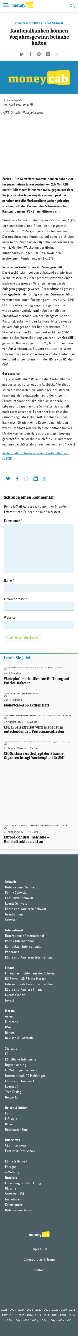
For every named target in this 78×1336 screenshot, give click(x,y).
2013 (38, 1315)
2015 (21, 1315)
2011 (54, 1315)
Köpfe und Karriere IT (20, 1081)
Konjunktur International (23, 946)
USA (8, 1027)
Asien (9, 1016)
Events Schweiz (16, 903)
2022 (38, 1310)
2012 (46, 1315)
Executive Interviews (20, 1151)
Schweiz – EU (14, 1194)
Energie (10, 1167)
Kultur (9, 1113)
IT (6, 1054)
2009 (71, 1315)
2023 (30, 1310)
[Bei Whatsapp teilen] (39, 54)
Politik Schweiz (16, 893)
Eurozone (11, 1022)
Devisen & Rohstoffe (19, 1038)
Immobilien (13, 1199)
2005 (35, 1320)
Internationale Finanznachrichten (29, 984)
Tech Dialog (13, 1092)
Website (9, 617)
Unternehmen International (24, 936)
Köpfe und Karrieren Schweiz (25, 909)
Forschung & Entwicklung (23, 1183)
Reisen (10, 1124)
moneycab (15, 100)
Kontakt (39, 1270)
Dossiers (11, 1178)
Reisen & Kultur (16, 1108)
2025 (13, 1310)
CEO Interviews (16, 1145)
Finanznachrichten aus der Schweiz (39, 23)
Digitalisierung (15, 1065)
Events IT (11, 1086)
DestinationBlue (16, 1130)
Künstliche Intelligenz (20, 1059)
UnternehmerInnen (18, 1210)
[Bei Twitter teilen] (22, 54)
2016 (13, 1315)
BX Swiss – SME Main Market (25, 979)
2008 (8, 1320)
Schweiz (10, 882)
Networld (11, 1097)
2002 (61, 1320)
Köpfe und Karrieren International (29, 957)
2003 (52, 1320)
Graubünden (14, 914)
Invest (9, 1000)
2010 (63, 1315)
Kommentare (14, 1205)
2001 (70, 1320)
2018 (72, 1310)
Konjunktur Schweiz (19, 898)
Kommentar (13, 521)
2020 (55, 1310)
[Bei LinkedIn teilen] (48, 54)
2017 (5, 1315)
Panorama (12, 952)
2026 (4, 1310)
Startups (11, 1048)
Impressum (39, 1249)
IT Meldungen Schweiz (21, 1070)
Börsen (10, 1033)
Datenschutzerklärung (39, 1260)
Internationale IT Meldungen (25, 1076)
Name (9, 580)
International (14, 930)
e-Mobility (12, 1172)
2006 (26, 1320)
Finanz (9, 968)
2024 (21, 1310)
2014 (30, 1315)
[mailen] (56, 54)
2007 (17, 1320)
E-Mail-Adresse (15, 599)
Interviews (12, 1140)
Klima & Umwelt (16, 1161)
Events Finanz (15, 995)
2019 (64, 1310)
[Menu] (6, 6)
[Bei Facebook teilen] (30, 54)
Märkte (10, 1011)
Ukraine (10, 1188)
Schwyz (10, 920)
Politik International (19, 941)
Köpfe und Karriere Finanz (23, 989)
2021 (47, 1310)
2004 (43, 1320)
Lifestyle (11, 1119)
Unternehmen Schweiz (21, 887)
